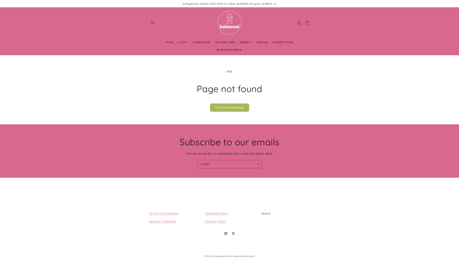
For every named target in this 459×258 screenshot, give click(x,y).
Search (266, 213)
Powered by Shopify (244, 256)
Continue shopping (229, 107)
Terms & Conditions (163, 213)
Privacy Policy (215, 221)
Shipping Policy (216, 213)
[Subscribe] (258, 164)
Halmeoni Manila (223, 256)
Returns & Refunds (162, 221)
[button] (153, 23)
